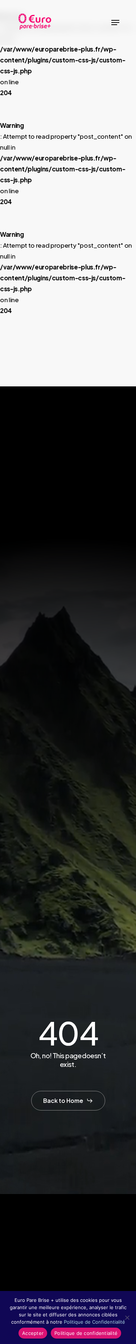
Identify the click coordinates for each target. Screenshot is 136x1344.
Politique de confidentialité (86, 1333)
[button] (115, 22)
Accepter (33, 1333)
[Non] (127, 1317)
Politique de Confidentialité (94, 1322)
